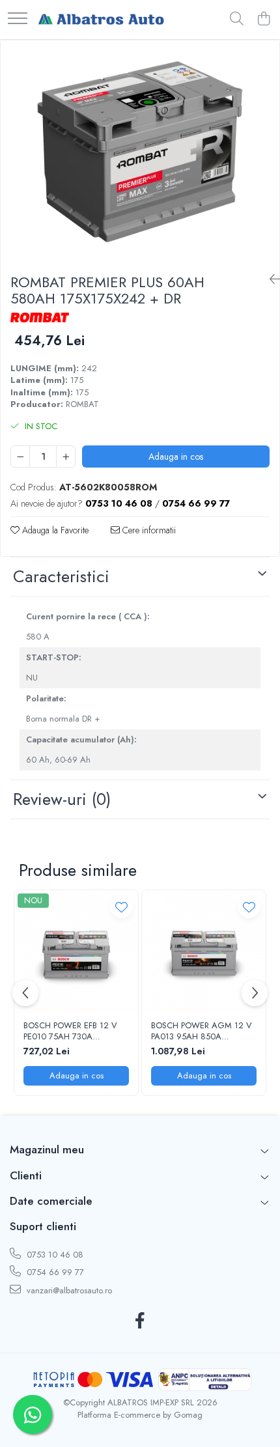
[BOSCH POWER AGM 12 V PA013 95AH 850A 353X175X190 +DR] (204, 952)
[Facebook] (140, 1321)
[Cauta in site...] (237, 19)
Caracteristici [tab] (61, 576)
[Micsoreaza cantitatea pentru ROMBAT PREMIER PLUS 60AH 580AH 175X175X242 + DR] (20, 456)
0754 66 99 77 (54, 1272)
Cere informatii (148, 530)
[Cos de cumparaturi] (263, 19)
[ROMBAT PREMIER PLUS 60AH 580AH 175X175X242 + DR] (140, 151)
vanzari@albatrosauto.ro (68, 1290)
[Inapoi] (269, 279)
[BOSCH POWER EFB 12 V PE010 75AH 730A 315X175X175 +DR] (76, 952)
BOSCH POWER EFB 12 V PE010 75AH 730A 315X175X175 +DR (70, 1031)
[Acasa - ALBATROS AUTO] (101, 19)
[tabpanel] (140, 151)
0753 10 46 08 (53, 1254)
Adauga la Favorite (54, 530)
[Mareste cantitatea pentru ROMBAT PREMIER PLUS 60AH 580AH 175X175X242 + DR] (66, 456)
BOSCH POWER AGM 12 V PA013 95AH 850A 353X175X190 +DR (201, 1031)
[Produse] (17, 19)
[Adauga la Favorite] (121, 906)
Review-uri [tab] (62, 799)
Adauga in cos (175, 456)
